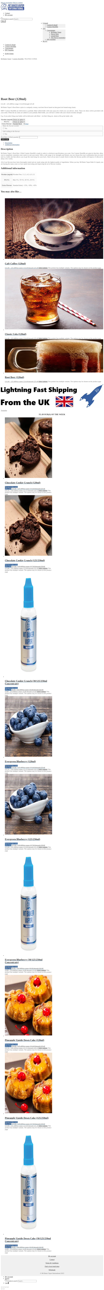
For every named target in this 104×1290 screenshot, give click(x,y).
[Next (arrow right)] (3, 1288)
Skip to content (18, 3)
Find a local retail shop (52, 1266)
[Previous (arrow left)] (1, 1288)
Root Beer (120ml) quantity (9, 137)
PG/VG (6, 122)
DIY (44, 28)
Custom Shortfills (52, 27)
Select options (43, 268)
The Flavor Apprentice (58, 38)
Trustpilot (4, 410)
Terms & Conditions (52, 1263)
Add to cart (5, 139)
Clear (26, 124)
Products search (8, 19)
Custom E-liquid (52, 25)
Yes (6, 128)
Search (7, 1278)
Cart (7, 1283)
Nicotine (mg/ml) (6, 119)
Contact (7, 13)
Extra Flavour (7, 124)
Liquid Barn (55, 36)
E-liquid (45, 23)
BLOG (45, 41)
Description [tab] (8, 143)
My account (8, 15)
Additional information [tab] (12, 145)
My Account (9, 1277)
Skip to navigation (6, 3)
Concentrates (51, 30)
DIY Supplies (51, 39)
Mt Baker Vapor (56, 32)
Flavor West (55, 34)
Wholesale (52, 1270)
